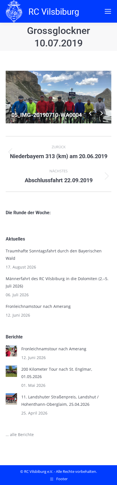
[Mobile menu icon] (108, 11)
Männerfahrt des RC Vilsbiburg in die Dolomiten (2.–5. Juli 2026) (57, 282)
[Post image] (11, 351)
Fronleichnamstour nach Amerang (38, 306)
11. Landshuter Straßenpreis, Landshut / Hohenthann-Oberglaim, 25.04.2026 (60, 400)
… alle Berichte (20, 434)
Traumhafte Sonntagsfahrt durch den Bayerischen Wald (54, 254)
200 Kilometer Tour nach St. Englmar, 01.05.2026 (56, 372)
